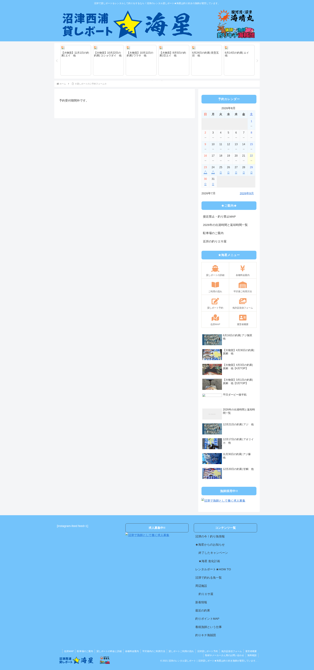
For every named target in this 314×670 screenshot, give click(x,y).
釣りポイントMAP (207, 618)
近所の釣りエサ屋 (215, 241)
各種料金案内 (132, 651)
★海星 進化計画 (209, 561)
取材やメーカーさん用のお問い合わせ (224, 655)
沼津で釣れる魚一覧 (208, 577)
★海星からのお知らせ (210, 544)
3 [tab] (162, 80)
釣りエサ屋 (206, 594)
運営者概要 (251, 651)
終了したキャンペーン (213, 552)
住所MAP (69, 651)
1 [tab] (152, 80)
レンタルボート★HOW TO (213, 569)
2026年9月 (247, 193)
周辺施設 (201, 585)
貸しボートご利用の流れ (181, 651)
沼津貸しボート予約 (207, 651)
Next (257, 60)
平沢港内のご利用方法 (153, 651)
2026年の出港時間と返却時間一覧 (225, 225)
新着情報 (201, 602)
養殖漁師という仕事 (208, 627)
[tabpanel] (75, 60)
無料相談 (252, 655)
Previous (56, 60)
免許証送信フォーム (231, 651)
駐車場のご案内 (213, 233)
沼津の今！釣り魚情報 (210, 536)
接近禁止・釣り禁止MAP (219, 216)
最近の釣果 (202, 610)
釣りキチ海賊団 (205, 635)
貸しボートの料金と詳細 (109, 651)
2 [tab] (157, 80)
